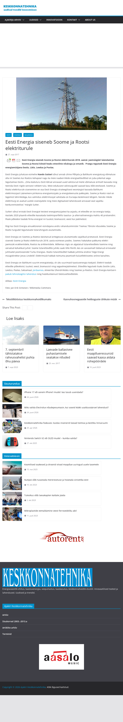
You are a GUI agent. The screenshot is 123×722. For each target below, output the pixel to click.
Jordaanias (38, 270)
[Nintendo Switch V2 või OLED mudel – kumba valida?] (12, 442)
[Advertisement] (61, 46)
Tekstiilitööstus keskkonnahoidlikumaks (28, 299)
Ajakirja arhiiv (13, 19)
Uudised (33, 19)
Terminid (7, 634)
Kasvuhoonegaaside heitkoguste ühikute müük (90, 299)
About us (90, 19)
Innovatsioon (54, 19)
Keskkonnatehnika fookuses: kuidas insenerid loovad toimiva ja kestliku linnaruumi (66, 422)
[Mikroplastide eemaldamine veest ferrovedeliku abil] (12, 514)
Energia (17, 135)
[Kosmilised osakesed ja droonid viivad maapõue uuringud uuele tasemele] (12, 468)
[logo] (47, 569)
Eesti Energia (19, 280)
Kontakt (72, 19)
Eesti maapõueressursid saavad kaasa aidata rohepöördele (101, 355)
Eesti (8, 135)
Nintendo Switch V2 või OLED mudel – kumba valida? (50, 438)
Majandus (29, 135)
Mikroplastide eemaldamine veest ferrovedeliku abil (50, 510)
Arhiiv (5, 614)
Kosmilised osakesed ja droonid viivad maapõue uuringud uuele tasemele (61, 464)
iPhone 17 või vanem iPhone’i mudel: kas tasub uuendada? (53, 392)
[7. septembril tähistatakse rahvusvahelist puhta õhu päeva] (20, 327)
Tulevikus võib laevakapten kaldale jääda (44, 495)
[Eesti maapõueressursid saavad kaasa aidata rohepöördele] (102, 327)
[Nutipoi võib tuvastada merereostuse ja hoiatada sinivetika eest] (12, 483)
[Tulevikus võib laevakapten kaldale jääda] (12, 499)
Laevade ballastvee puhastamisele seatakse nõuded (59, 353)
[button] (22, 20)
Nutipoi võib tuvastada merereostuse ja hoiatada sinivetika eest (56, 479)
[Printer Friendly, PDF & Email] (13, 160)
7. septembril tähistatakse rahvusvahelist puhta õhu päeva (19, 355)
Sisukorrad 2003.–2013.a (14, 621)
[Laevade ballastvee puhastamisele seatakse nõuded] (61, 327)
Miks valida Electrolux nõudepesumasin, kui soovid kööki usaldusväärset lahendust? (66, 407)
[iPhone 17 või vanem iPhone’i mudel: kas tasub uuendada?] (12, 395)
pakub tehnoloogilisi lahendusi (20, 274)
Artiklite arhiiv (9, 627)
